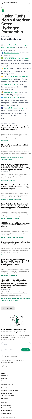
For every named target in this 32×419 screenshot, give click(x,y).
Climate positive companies (9, 390)
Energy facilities (6, 405)
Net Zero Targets (6, 393)
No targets (4, 398)
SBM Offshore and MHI (11, 84)
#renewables (5, 157)
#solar (14, 298)
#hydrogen (4, 140)
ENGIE (6, 68)
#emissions (12, 254)
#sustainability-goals (16, 157)
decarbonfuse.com (6, 131)
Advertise (4, 378)
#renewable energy (7, 199)
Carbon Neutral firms (8, 388)
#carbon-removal (6, 218)
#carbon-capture (6, 237)
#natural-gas (20, 237)
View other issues (8, 308)
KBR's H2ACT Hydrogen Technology (16, 58)
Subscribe (4, 381)
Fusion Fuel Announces (11, 97)
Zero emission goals (7, 396)
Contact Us (4, 375)
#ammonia (12, 180)
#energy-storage (6, 298)
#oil (14, 237)
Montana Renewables (11, 53)
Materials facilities (6, 410)
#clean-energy (13, 275)
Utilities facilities (6, 413)
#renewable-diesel (7, 159)
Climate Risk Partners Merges (14, 108)
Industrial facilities (6, 408)
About (3, 373)
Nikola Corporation (10, 92)
